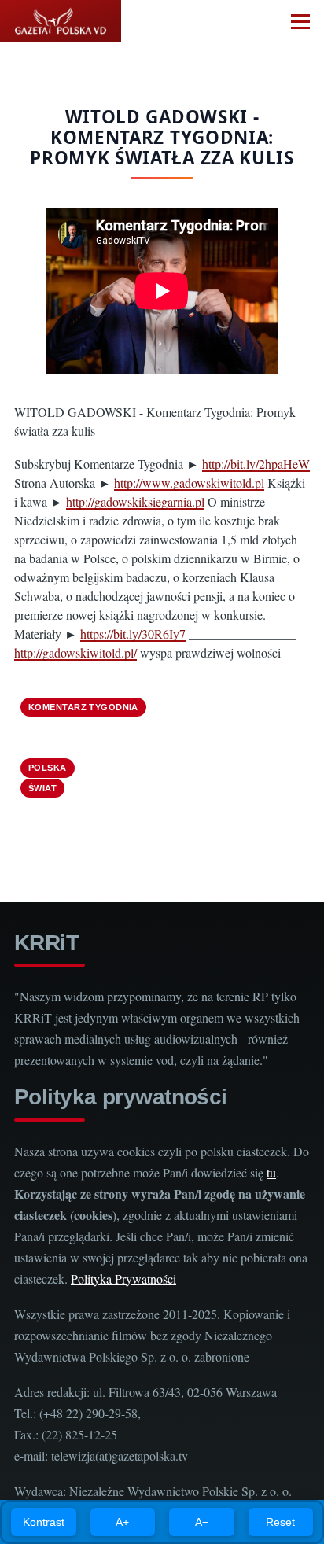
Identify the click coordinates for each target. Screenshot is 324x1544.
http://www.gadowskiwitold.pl (189, 482)
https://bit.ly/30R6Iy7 (133, 633)
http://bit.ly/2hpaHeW (256, 463)
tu (271, 1172)
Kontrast (43, 1522)
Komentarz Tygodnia (83, 707)
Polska (47, 767)
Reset (280, 1522)
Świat (42, 788)
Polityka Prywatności (123, 1278)
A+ (122, 1522)
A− (201, 1522)
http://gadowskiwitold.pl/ (75, 652)
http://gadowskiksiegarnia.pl (135, 501)
